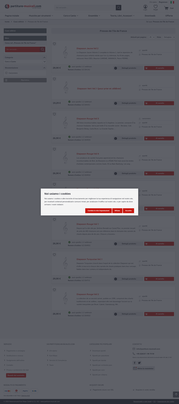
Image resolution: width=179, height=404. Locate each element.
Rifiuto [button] (117, 211)
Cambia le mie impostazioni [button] (98, 211)
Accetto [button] (128, 211)
